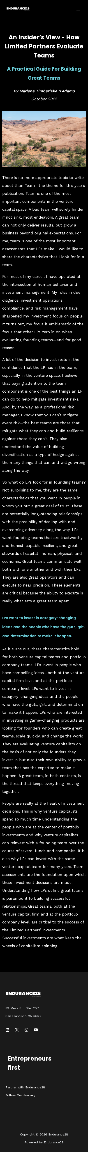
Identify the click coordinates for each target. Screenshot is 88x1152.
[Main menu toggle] (78, 9)
